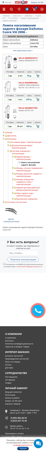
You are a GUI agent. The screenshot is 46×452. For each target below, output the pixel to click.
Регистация (10, 395)
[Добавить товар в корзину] (37, 75)
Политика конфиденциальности (19, 343)
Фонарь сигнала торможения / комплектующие (29, 169)
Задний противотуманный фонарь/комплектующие (28, 188)
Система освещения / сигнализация (21, 152)
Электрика (11, 139)
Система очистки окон (17, 202)
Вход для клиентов (13, 392)
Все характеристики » (23, 50)
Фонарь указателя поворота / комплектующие (29, 175)
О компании (10, 338)
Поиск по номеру (12, 362)
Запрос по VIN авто (13, 401)
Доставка (9, 367)
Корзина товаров (12, 404)
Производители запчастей (17, 359)
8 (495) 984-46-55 (19, 418)
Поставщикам (11, 377)
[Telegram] (27, 10)
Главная (6, 15)
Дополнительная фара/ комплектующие (22, 146)
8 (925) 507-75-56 (19, 420)
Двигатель (11, 135)
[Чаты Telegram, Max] (38, 443)
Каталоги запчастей (14, 356)
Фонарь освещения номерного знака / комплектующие (25, 182)
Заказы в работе (12, 398)
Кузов (9, 132)
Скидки (8, 383)
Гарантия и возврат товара (17, 346)
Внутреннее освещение (26, 199)
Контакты (9, 340)
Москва (8, 2)
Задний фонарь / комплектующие (23, 157)
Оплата (8, 364)
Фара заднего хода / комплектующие (25, 194)
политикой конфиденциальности (29, 266)
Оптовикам (10, 380)
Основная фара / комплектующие (27, 142)
